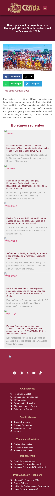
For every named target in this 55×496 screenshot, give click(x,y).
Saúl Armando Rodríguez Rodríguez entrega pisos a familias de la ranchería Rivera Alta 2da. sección (26, 256)
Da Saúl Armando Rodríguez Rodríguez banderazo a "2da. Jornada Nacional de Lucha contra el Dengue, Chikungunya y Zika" (27, 148)
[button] (45, 8)
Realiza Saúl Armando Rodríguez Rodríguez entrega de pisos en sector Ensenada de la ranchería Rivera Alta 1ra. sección (26, 221)
